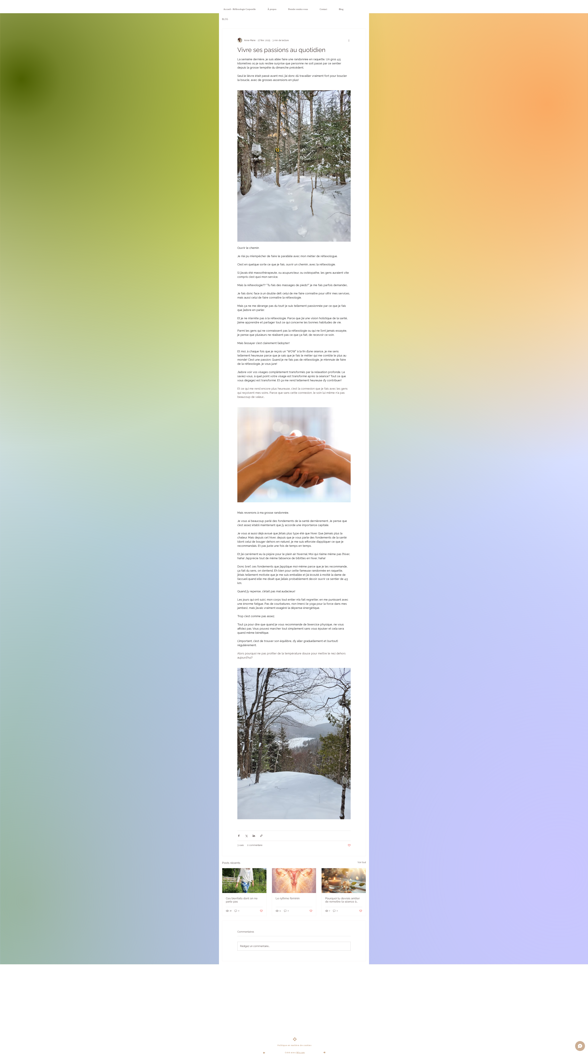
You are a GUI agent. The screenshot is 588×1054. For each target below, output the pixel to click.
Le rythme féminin (288, 898)
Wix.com (300, 1053)
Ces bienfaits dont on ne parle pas (242, 900)
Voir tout (362, 862)
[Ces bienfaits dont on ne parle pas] (244, 880)
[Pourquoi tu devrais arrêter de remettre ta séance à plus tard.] (344, 880)
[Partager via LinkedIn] (253, 835)
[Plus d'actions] (349, 40)
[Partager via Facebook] (238, 835)
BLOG (225, 19)
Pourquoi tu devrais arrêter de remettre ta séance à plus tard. (342, 900)
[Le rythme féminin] (294, 880)
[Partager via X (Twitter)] (246, 835)
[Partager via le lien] (261, 835)
